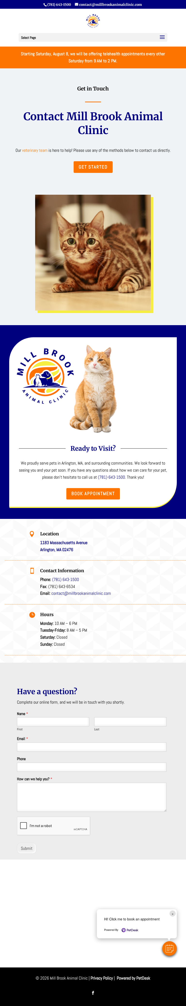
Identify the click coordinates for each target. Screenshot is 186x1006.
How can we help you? (34, 779)
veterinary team (34, 150)
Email (22, 738)
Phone (21, 759)
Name (22, 713)
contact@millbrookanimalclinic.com (81, 593)
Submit (26, 848)
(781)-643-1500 (111, 477)
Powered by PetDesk (133, 978)
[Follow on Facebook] (93, 993)
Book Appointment (93, 494)
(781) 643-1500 (59, 4)
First (20, 729)
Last (97, 729)
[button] (169, 948)
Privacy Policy (102, 978)
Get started (93, 167)
